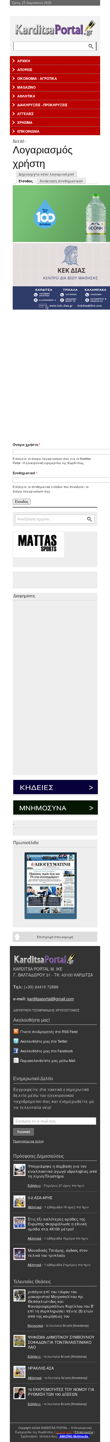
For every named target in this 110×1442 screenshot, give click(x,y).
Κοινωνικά (35, 1325)
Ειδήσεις (34, 1185)
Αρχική (18, 140)
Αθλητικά (34, 1207)
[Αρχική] (55, 27)
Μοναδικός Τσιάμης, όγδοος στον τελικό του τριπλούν (58, 1252)
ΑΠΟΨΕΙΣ (24, 69)
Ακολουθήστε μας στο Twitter (43, 1041)
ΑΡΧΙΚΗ (23, 60)
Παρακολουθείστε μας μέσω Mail (47, 1060)
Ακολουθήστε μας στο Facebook (46, 1050)
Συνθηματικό (25, 472)
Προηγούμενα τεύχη (28, 1141)
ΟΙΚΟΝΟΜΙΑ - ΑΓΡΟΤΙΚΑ (37, 78)
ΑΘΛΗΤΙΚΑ (26, 96)
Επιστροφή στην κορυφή (55, 936)
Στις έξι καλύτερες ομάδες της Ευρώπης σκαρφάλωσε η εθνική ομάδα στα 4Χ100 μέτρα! (57, 1223)
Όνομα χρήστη (26, 444)
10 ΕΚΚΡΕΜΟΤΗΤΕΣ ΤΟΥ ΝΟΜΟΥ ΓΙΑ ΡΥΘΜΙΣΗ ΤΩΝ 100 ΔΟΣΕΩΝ (61, 1392)
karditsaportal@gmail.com (50, 998)
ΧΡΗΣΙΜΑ (24, 122)
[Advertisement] (55, 373)
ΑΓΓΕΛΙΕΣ (25, 113)
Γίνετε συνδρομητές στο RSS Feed (49, 1031)
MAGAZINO (26, 87)
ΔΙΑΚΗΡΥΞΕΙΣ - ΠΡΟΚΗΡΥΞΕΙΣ (42, 104)
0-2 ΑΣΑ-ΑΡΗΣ (40, 1197)
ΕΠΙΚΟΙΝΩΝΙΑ (28, 131)
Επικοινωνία (84, 1432)
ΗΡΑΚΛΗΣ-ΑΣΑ (41, 1368)
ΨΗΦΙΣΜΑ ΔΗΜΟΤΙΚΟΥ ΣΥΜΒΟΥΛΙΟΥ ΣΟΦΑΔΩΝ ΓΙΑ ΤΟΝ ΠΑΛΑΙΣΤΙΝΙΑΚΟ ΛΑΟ (61, 1341)
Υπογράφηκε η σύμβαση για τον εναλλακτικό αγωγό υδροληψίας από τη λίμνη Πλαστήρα (62, 1170)
